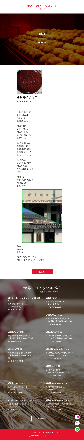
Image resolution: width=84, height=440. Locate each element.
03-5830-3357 (17, 392)
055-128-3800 (55, 375)
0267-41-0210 (55, 358)
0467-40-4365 (17, 310)
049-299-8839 (17, 409)
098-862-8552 (55, 392)
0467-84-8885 (55, 307)
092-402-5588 (55, 409)
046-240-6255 (55, 324)
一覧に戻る (42, 272)
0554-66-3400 (55, 341)
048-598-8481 (17, 361)
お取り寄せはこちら (38, 435)
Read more (42, 418)
